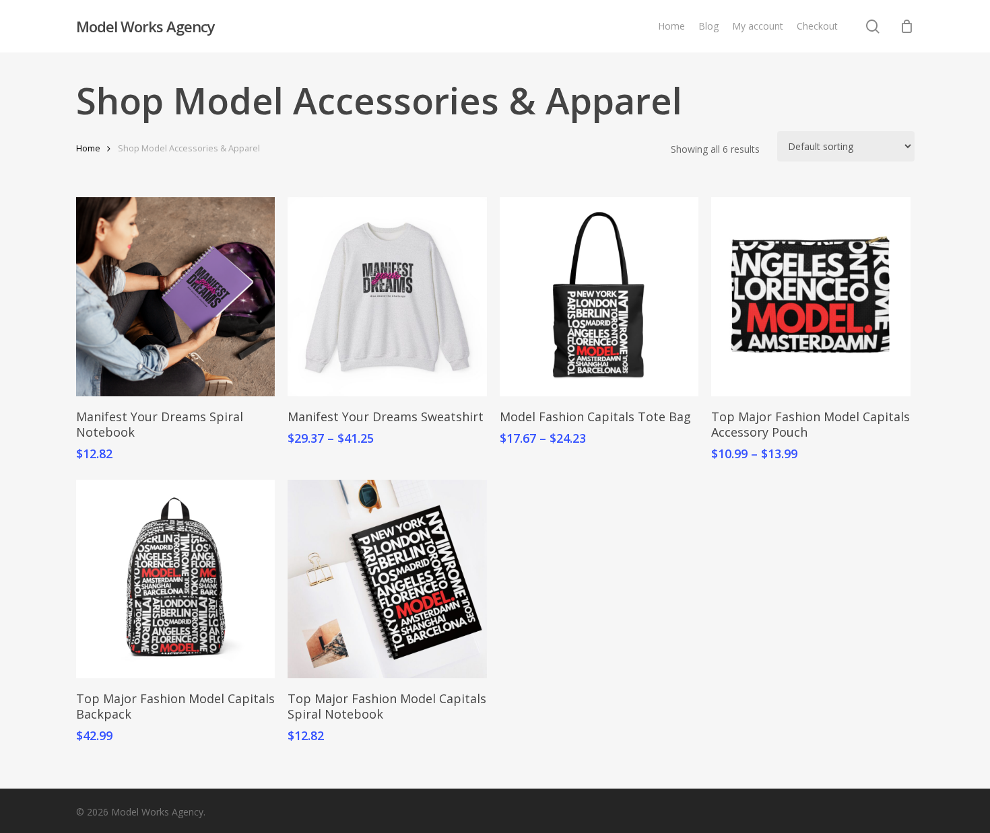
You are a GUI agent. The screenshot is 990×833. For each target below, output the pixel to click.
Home (88, 148)
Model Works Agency (145, 26)
